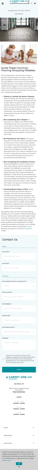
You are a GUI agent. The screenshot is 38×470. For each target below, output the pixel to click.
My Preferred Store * (8, 327)
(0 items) (35, 3)
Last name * (5, 263)
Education (8, 443)
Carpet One (4, 20)
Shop (6, 427)
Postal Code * (6, 315)
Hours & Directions (19, 392)
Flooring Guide (16, 20)
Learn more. (6, 460)
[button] (28, 3)
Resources (8, 435)
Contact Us (28, 228)
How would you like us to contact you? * (14, 281)
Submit (19, 369)
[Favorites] (31, 3)
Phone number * (7, 292)
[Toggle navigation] (2, 3)
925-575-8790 (19, 14)
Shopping (27, 20)
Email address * (7, 304)
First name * (6, 251)
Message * (5, 338)
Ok (19, 463)
